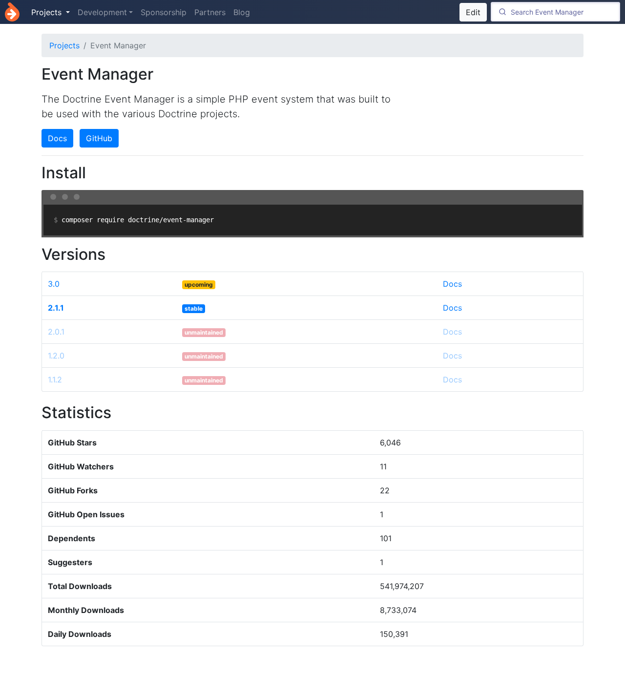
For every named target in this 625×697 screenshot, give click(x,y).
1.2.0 (56, 355)
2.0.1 (56, 332)
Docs (57, 138)
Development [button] (102, 12)
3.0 (54, 284)
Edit (473, 12)
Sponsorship (164, 12)
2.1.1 (56, 308)
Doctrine (12, 12)
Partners (210, 12)
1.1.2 (55, 379)
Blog (241, 12)
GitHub (99, 138)
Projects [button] (47, 12)
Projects (64, 45)
